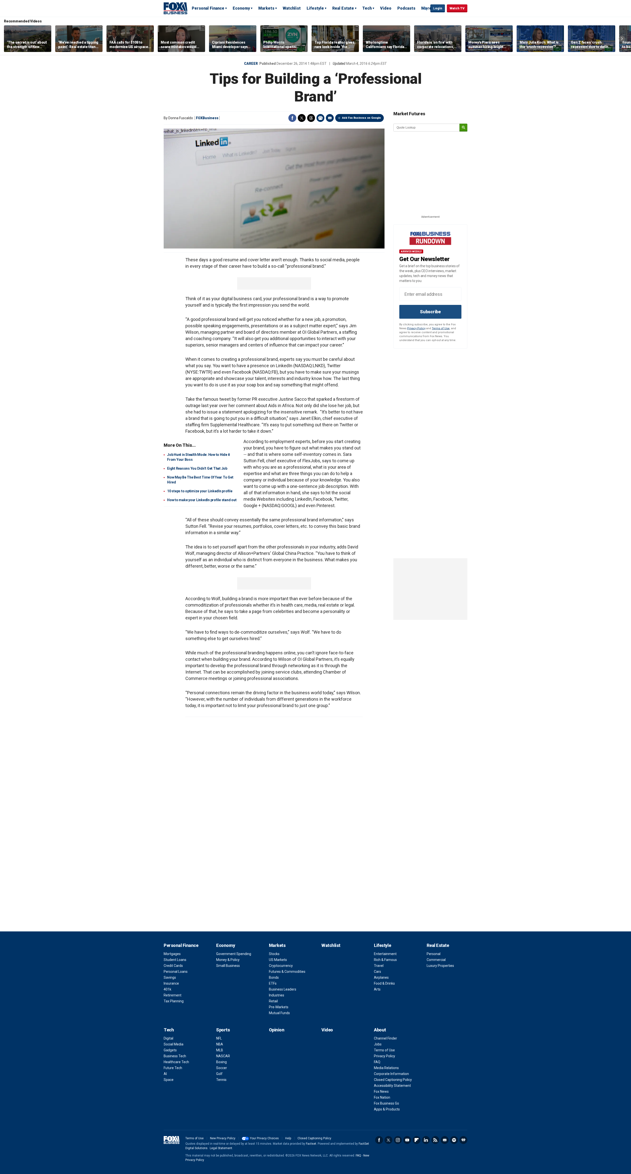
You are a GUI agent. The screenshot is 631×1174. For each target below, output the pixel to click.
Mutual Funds (279, 1013)
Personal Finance (208, 8)
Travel (379, 966)
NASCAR (223, 1056)
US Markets (278, 960)
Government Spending (233, 954)
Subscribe (430, 311)
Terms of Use (441, 328)
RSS (435, 1140)
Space (169, 1080)
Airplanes (381, 977)
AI (165, 1074)
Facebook (292, 118)
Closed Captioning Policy (393, 1080)
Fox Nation (382, 1097)
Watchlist (292, 8)
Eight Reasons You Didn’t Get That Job (197, 468)
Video (385, 8)
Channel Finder (385, 1038)
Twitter (302, 118)
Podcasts (406, 8)
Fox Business (175, 8)
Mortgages (172, 954)
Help (288, 1138)
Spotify (454, 1140)
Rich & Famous (385, 960)
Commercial (436, 960)
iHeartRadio (463, 1140)
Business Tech (175, 1056)
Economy (241, 8)
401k (167, 989)
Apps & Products (387, 1109)
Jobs (378, 1044)
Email (330, 118)
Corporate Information (391, 1074)
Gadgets (170, 1050)
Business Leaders (282, 989)
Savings (170, 977)
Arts (377, 989)
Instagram (398, 1140)
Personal (433, 954)
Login (437, 8)
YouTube (407, 1140)
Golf (219, 1074)
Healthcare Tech (176, 1062)
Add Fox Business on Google (361, 117)
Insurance (171, 983)
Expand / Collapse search (425, 8)
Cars (377, 972)
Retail (273, 1001)
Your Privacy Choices (264, 1138)
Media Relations (386, 1068)
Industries (276, 995)
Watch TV (457, 8)
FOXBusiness (207, 118)
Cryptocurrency (281, 966)
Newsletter (445, 1140)
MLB (219, 1050)
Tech (367, 8)
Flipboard (417, 1140)
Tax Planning (174, 1001)
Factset (311, 1143)
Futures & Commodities (287, 972)
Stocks (274, 954)
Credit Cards (173, 966)
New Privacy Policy (222, 1138)
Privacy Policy (416, 328)
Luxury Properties (440, 966)
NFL (219, 1038)
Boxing (221, 1062)
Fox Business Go (386, 1103)
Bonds (274, 977)
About (380, 1029)
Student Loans (175, 960)
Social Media (173, 1044)
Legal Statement (221, 1148)
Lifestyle (315, 8)
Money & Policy (228, 960)
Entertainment (385, 954)
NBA (219, 1044)
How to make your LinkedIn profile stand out (201, 500)
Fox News (381, 1091)
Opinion (276, 1029)
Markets (266, 8)
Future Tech (173, 1068)
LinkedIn (426, 1140)
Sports (223, 1029)
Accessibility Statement (392, 1086)
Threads (311, 118)
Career (251, 64)
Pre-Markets (278, 1007)
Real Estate (343, 8)
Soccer (221, 1068)
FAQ (377, 1062)
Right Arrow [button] (622, 39)
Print (320, 118)
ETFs (273, 983)
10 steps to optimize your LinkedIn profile (199, 491)
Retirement (172, 995)
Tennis (221, 1080)
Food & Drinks (384, 983)
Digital (168, 1038)
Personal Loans (176, 972)
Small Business (228, 966)
